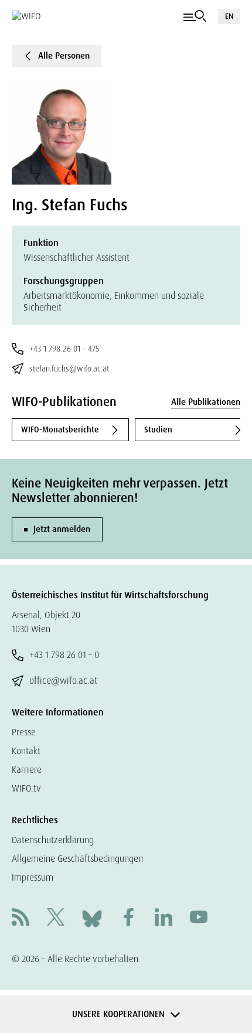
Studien (158, 429)
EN (229, 16)
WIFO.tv (26, 788)
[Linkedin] (163, 918)
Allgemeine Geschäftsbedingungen (77, 859)
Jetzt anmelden (61, 529)
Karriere (27, 769)
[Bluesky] (92, 917)
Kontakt (26, 751)
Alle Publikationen (205, 402)
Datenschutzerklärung (53, 840)
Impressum (32, 877)
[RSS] (20, 918)
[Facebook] (128, 918)
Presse (24, 732)
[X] (55, 918)
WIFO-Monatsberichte (60, 429)
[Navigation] (194, 16)
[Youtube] (198, 918)
